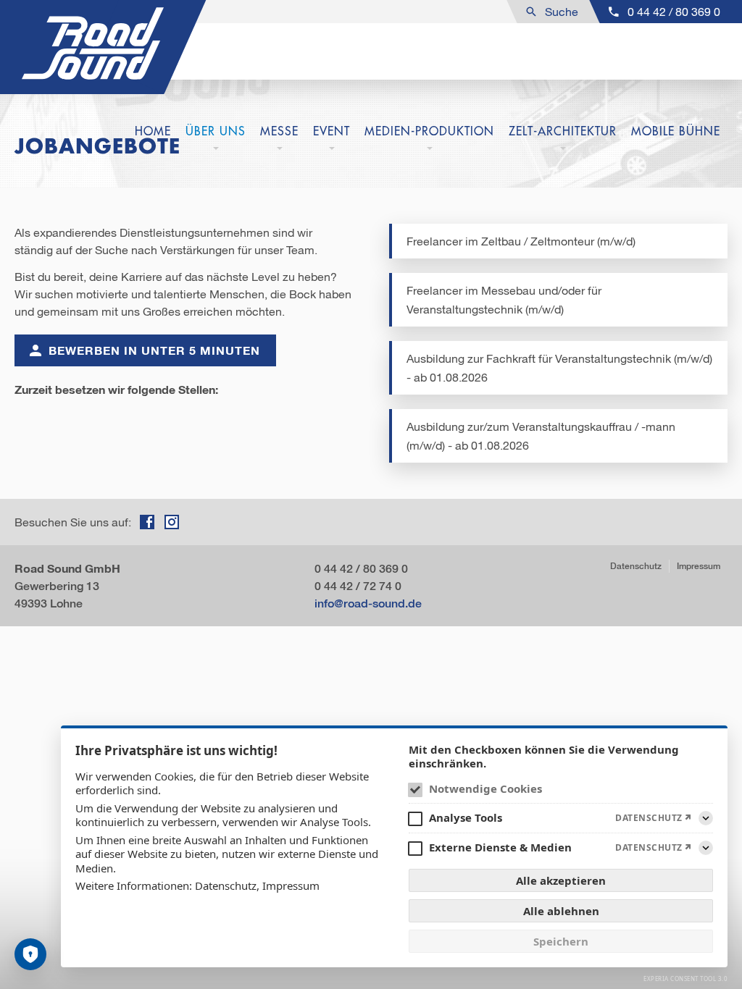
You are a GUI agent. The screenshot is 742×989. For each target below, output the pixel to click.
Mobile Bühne (675, 131)
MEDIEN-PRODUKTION (429, 131)
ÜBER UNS (216, 131)
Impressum (698, 565)
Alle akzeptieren (561, 880)
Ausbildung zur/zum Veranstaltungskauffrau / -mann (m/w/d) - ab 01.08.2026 (541, 436)
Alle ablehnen (561, 911)
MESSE (279, 131)
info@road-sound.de (368, 603)
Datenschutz (636, 565)
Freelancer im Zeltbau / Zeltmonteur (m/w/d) (521, 241)
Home (153, 131)
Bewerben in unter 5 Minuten (154, 350)
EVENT (331, 131)
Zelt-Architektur (563, 131)
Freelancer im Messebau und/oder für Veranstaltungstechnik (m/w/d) (504, 300)
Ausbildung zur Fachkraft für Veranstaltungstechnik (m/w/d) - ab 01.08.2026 (559, 368)
